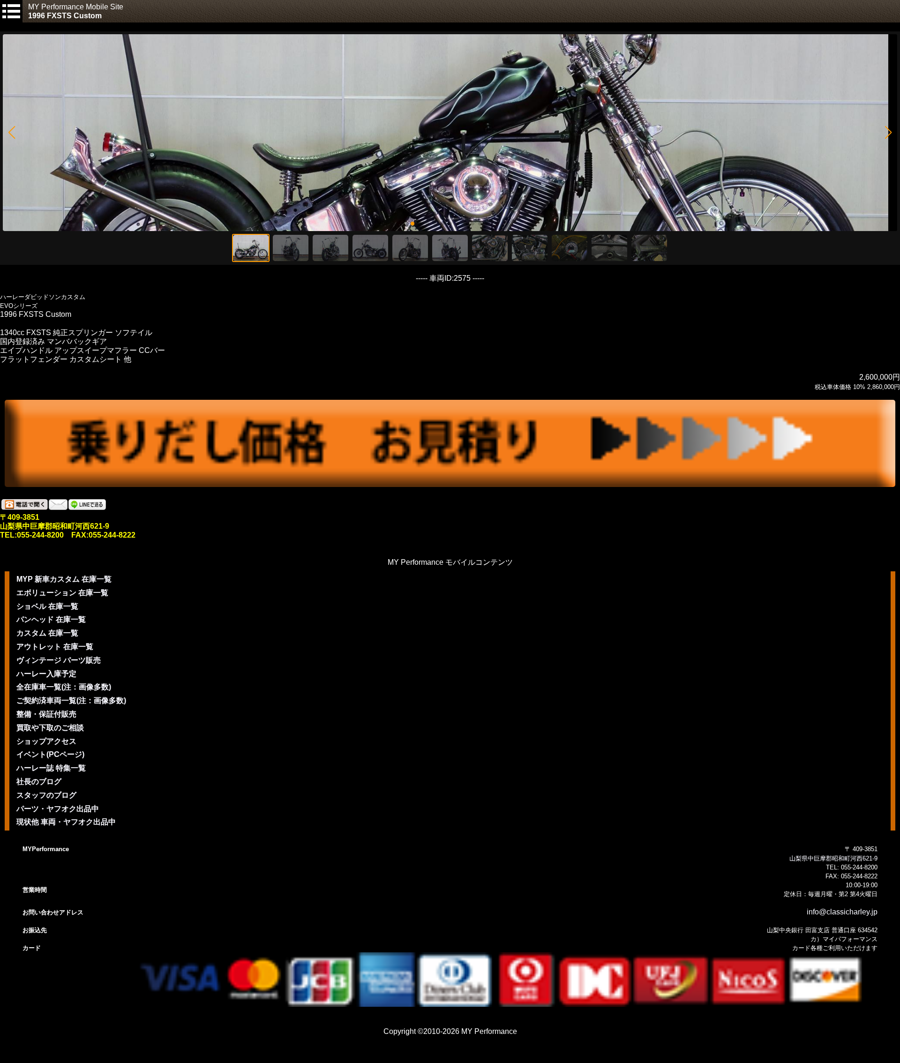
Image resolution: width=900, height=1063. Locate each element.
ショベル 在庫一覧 (47, 606)
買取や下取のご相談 (50, 728)
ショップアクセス (46, 741)
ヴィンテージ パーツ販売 (58, 660)
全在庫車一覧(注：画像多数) (63, 687)
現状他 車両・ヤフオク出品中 (66, 822)
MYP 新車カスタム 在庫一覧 (64, 579)
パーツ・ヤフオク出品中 (57, 809)
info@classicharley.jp (842, 912)
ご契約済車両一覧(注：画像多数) (71, 700)
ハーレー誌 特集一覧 (51, 768)
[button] (11, 132)
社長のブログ (38, 782)
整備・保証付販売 (46, 714)
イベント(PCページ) (50, 754)
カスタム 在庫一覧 (47, 633)
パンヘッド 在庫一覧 (51, 619)
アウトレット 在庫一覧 (54, 647)
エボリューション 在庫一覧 (62, 593)
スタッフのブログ (46, 795)
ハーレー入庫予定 (46, 674)
